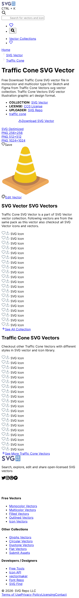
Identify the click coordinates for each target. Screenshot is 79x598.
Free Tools (16, 568)
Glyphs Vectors (20, 537)
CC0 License (33, 106)
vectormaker (18, 576)
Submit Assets (19, 553)
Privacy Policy (31, 594)
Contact (61, 594)
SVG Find (15, 584)
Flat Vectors (18, 549)
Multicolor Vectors (22, 510)
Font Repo (16, 580)
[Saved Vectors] (11, 26)
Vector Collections (22, 39)
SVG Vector (39, 102)
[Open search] (12, 31)
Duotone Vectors (21, 545)
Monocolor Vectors (23, 506)
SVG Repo (35, 110)
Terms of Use (11, 594)
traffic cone (17, 114)
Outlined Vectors (21, 517)
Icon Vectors (18, 521)
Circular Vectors (21, 541)
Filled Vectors (19, 514)
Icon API (15, 572)
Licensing (48, 594)
